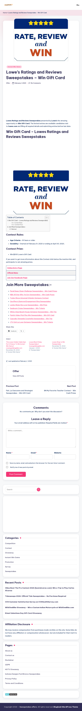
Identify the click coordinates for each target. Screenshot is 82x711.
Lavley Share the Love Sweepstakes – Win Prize (28, 305)
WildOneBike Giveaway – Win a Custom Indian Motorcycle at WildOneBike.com (39, 607)
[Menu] (77, 5)
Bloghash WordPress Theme (66, 707)
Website (57, 453)
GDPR (7, 665)
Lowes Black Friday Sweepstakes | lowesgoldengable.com (37, 344)
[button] (18, 376)
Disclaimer (9, 660)
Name (9, 453)
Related (14, 229)
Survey (8, 567)
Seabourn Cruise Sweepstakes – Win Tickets (27, 308)
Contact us (9, 655)
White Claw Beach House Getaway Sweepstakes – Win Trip (33, 312)
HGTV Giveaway (12, 669)
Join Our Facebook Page (17, 278)
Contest (8, 548)
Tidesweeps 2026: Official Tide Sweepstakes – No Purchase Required (35, 596)
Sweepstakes (10, 571)
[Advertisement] (41, 103)
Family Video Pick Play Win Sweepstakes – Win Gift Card (32, 315)
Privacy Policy (11, 679)
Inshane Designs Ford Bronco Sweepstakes (22, 674)
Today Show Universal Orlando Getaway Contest (29, 298)
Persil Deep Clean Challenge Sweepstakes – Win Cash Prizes (33, 291)
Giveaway (9, 553)
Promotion (9, 562)
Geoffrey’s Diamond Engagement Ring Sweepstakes (30, 301)
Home (5, 13)
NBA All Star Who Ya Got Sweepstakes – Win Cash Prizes (32, 295)
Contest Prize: (19, 224)
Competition (10, 543)
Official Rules (12, 273)
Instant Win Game (14, 67)
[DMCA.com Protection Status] (11, 694)
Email (34, 453)
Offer (16, 371)
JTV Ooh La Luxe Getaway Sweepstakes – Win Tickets (31, 322)
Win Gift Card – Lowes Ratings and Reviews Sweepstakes (28, 220)
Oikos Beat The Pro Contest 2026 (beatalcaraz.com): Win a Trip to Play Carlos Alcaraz (39, 589)
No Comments (36, 83)
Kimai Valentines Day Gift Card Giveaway (23, 613)
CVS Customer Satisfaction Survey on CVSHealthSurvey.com (31, 602)
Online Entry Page (14, 268)
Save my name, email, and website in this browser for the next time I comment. (37, 463)
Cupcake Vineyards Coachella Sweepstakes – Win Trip (31, 319)
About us (8, 651)
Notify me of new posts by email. (21, 467)
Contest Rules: (18, 222)
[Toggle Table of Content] (45, 217)
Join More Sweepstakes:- (17, 227)
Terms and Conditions (14, 683)
